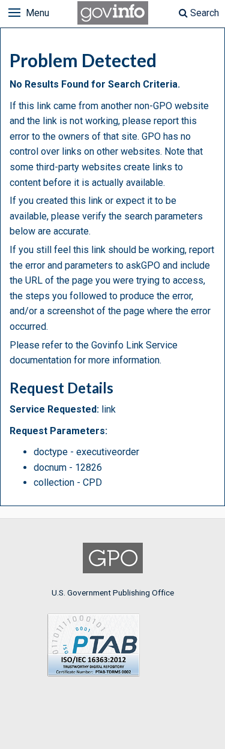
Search (203, 13)
